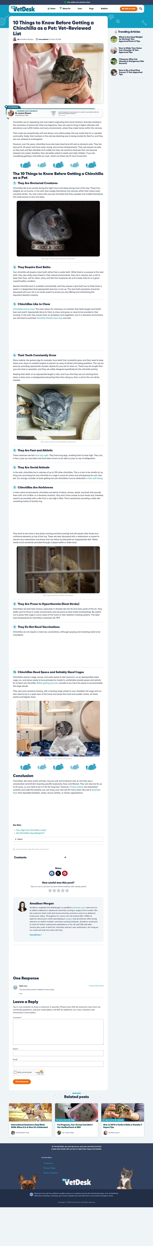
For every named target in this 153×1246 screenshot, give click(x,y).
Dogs (91, 9)
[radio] (50, 891)
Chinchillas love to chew (24, 309)
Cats (80, 9)
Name (16, 1049)
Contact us (48, 1163)
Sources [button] (19, 839)
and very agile (41, 455)
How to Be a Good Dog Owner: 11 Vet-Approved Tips (130, 72)
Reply (20, 993)
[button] (52, 873)
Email (15, 1059)
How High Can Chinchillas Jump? (31, 830)
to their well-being (94, 478)
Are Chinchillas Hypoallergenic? (30, 833)
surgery (69, 919)
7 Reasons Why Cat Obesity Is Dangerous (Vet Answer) (131, 61)
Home (52, 9)
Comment (17, 1018)
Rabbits (104, 9)
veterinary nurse (79, 908)
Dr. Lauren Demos (23, 113)
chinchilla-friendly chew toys (49, 318)
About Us (66, 9)
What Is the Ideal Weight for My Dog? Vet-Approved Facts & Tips (131, 39)
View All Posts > (36, 935)
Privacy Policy (49, 1168)
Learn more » (62, 115)
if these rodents (76, 787)
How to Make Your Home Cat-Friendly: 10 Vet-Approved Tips (130, 50)
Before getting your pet (47, 683)
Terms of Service (51, 1173)
